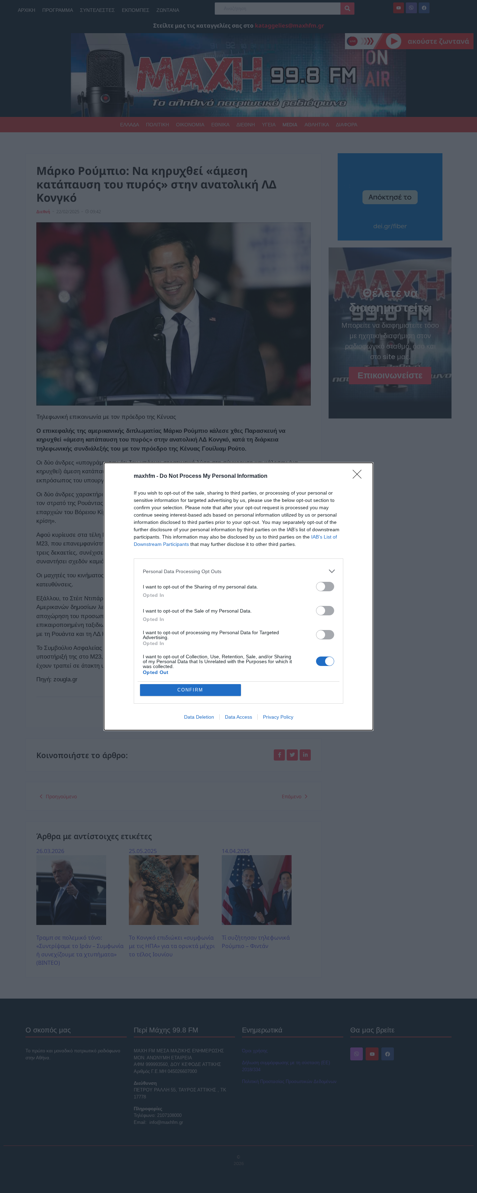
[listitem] (238, 571)
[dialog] (238, 596)
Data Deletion (199, 717)
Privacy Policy (278, 717)
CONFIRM (190, 689)
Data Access (238, 717)
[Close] (359, 476)
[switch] (325, 586)
